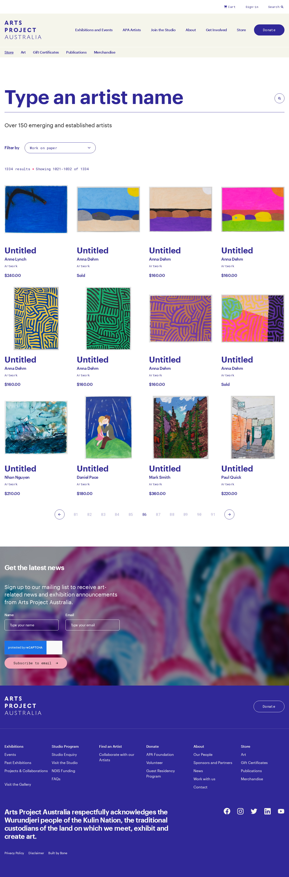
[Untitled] (36, 209)
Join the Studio (163, 30)
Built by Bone (57, 853)
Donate (269, 30)
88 (172, 514)
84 (117, 514)
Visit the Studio (65, 762)
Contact (200, 787)
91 (213, 514)
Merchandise (104, 52)
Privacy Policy (14, 853)
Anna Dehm (88, 260)
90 (199, 514)
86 (144, 514)
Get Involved (216, 30)
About (191, 30)
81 (76, 514)
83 (103, 514)
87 (158, 514)
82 (89, 514)
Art (23, 52)
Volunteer (154, 762)
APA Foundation (160, 754)
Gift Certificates (46, 52)
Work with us (204, 779)
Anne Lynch (15, 260)
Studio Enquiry (64, 754)
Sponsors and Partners (212, 762)
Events (10, 754)
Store (241, 30)
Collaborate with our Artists (116, 757)
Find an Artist (110, 746)
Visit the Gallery (18, 784)
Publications (76, 52)
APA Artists (132, 30)
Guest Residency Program (160, 773)
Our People (202, 754)
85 (130, 514)
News (198, 771)
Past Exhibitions (18, 762)
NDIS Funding (63, 771)
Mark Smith (159, 478)
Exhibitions (14, 746)
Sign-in (252, 7)
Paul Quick (231, 478)
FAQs (56, 779)
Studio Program (65, 746)
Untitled (20, 250)
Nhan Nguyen (17, 478)
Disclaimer (36, 853)
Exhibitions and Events (94, 30)
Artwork (11, 266)
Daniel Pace (87, 478)
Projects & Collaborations (26, 771)
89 (185, 514)
